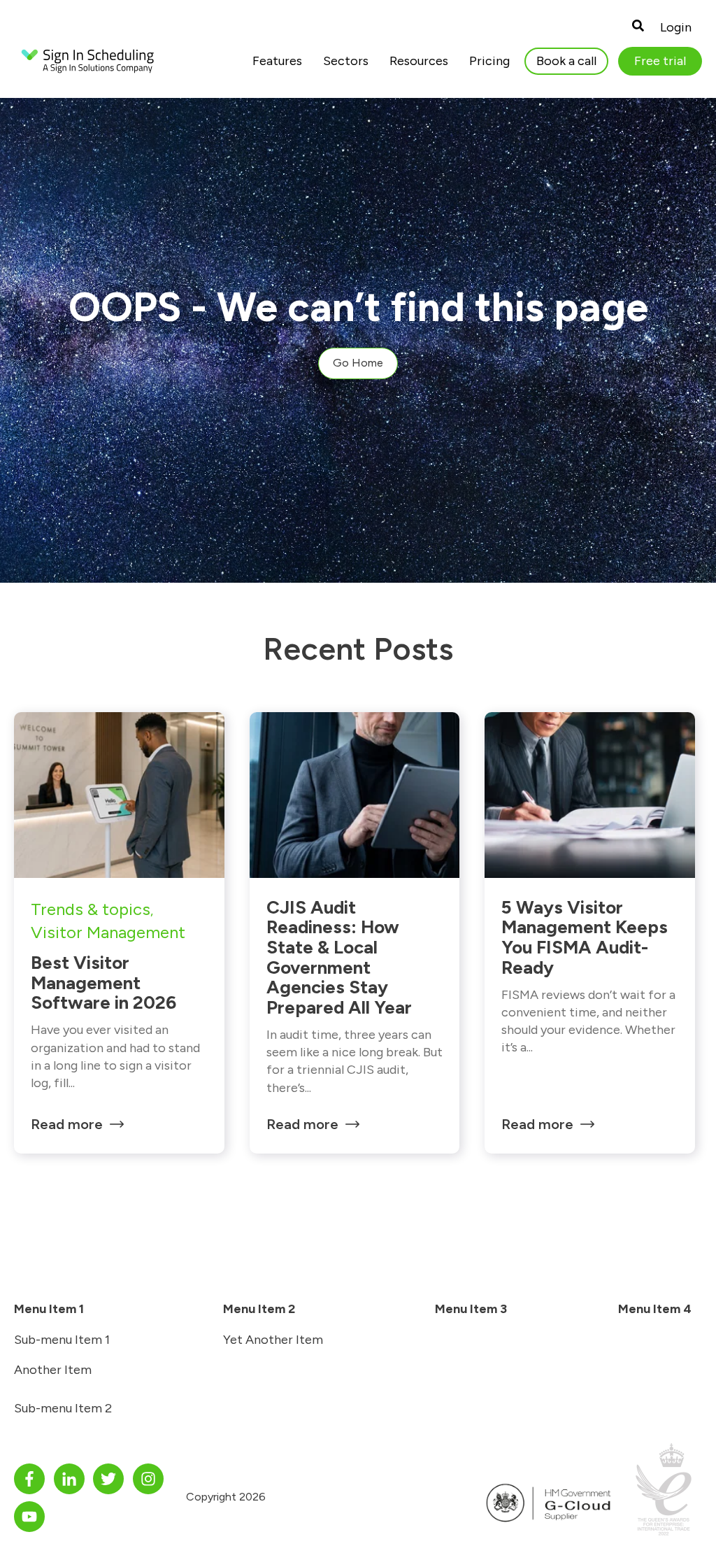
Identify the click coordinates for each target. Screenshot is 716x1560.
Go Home (358, 362)
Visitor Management (108, 932)
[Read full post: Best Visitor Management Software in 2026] (119, 795)
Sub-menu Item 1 (62, 1339)
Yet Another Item (273, 1339)
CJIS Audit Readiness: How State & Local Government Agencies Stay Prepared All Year (339, 957)
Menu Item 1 (49, 1309)
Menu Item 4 (655, 1309)
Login (676, 27)
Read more (67, 1124)
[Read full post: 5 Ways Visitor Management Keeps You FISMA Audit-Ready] (590, 795)
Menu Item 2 (259, 1309)
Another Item (53, 1369)
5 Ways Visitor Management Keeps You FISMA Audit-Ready (584, 937)
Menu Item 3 (471, 1309)
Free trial (660, 61)
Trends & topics (90, 909)
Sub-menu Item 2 (63, 1408)
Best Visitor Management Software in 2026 (103, 982)
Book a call (566, 61)
